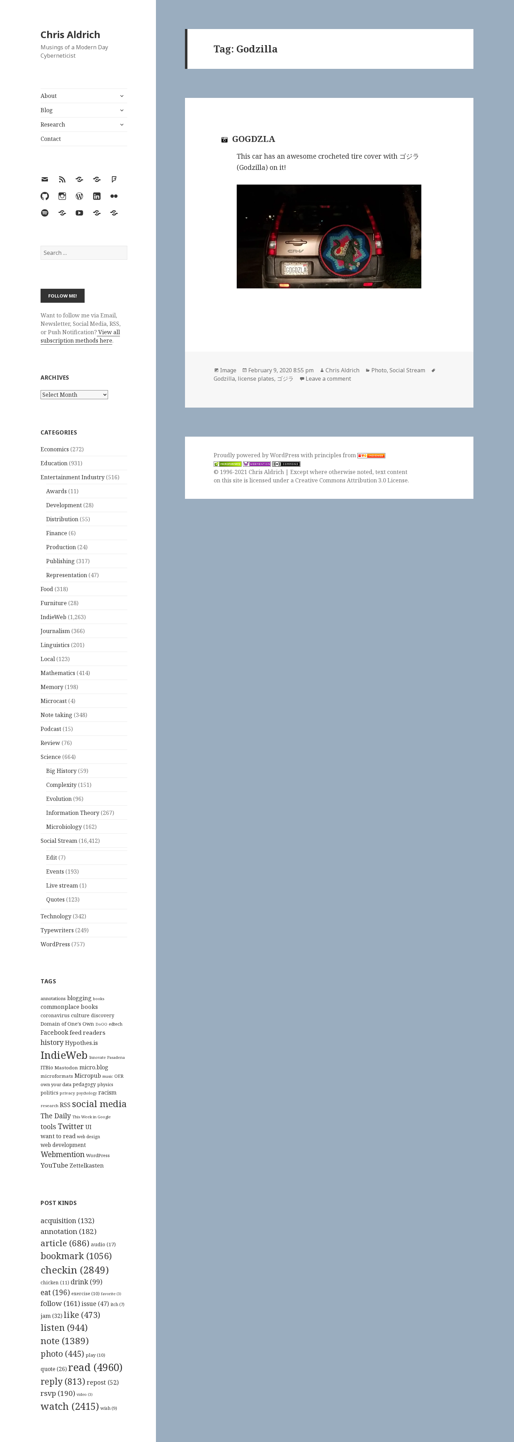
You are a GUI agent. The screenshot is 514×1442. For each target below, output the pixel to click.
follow (60, 1303)
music (107, 1076)
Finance (56, 533)
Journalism (55, 631)
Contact (51, 139)
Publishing (60, 561)
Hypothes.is (81, 1043)
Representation (66, 575)
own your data (56, 1084)
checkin (75, 1269)
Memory (52, 687)
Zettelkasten (87, 1165)
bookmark (76, 1256)
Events (55, 871)
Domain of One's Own (67, 1023)
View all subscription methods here (80, 336)
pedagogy (84, 1084)
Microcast (54, 701)
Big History (61, 771)
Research (53, 124)
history (52, 1042)
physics (105, 1084)
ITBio (47, 1067)
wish (108, 1408)
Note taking (56, 715)
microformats (57, 1076)
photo (62, 1353)
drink (86, 1281)
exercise (85, 1293)
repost (103, 1382)
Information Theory (72, 813)
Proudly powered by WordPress (257, 455)
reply (63, 1381)
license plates (256, 378)
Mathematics (58, 673)
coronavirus (55, 1015)
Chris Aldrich (70, 34)
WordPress (55, 944)
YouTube (54, 1165)
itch (117, 1304)
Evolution (59, 799)
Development (64, 505)
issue (95, 1304)
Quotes (55, 899)
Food (47, 589)
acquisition (67, 1220)
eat (55, 1292)
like (82, 1314)
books (98, 998)
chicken (55, 1282)
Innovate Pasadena (107, 1057)
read (95, 1367)
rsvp (58, 1393)
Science (51, 757)
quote (54, 1369)
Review (50, 743)
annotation (69, 1231)
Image (228, 370)
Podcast (51, 729)
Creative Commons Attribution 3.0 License (351, 480)
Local (48, 659)
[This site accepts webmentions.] (257, 464)
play (95, 1355)
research (49, 1105)
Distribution (62, 519)
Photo (379, 370)
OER (118, 1076)
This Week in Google (91, 1116)
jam (51, 1316)
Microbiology (64, 827)
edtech (115, 1024)
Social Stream (59, 841)
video (85, 1394)
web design (88, 1137)
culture (80, 1015)
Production (61, 547)
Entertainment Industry (73, 477)
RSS (65, 1105)
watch (70, 1406)
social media (99, 1103)
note (65, 1340)
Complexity (61, 785)
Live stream (62, 885)
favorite (111, 1293)
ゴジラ (285, 378)
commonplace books (69, 1007)
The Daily (56, 1115)
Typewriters (57, 930)
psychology (87, 1093)
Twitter (71, 1126)
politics (49, 1092)
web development (63, 1145)
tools (48, 1126)
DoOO (101, 1024)
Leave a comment (328, 378)
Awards (56, 491)
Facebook (54, 1032)
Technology (56, 916)
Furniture (54, 603)
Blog (47, 110)
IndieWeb (53, 617)
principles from (335, 455)
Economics (55, 449)
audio (103, 1244)
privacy (67, 1093)
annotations (53, 998)
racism (107, 1092)
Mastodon (66, 1067)
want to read (58, 1136)
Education (54, 463)
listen (64, 1327)
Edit (51, 857)
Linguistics (55, 645)
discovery (102, 1015)
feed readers (87, 1032)
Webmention (63, 1154)
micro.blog (93, 1067)
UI (88, 1127)
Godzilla (224, 378)
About (49, 96)
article (65, 1243)
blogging (79, 998)
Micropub (87, 1075)
